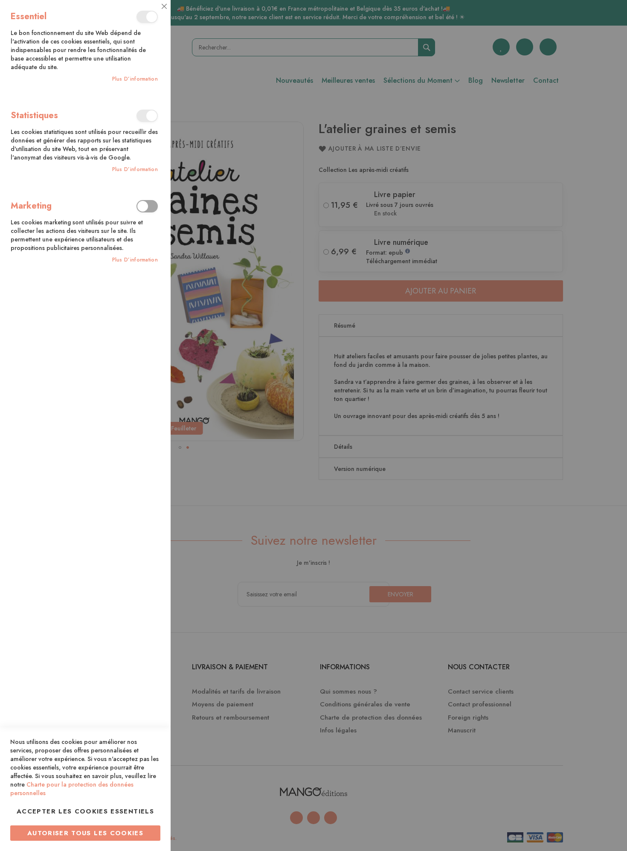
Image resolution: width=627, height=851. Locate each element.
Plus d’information (135, 79)
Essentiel (147, 17)
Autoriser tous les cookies (85, 833)
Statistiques (147, 116)
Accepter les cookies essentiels (85, 811)
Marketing (147, 206)
